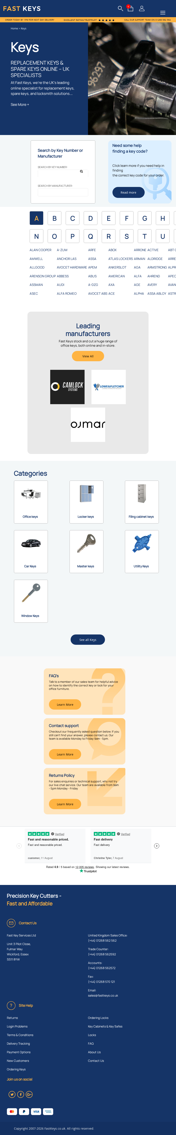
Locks (92, 1035)
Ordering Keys (16, 1069)
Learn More (65, 705)
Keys (23, 28)
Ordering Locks (98, 1018)
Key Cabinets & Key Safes (105, 1026)
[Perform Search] (83, 175)
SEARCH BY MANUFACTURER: (55, 186)
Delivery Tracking (18, 1043)
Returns (12, 1018)
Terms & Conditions (20, 1035)
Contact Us (96, 1061)
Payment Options (18, 1052)
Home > (16, 28)
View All (88, 356)
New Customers (18, 1061)
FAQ (91, 1043)
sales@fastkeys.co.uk (103, 995)
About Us (94, 1052)
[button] (162, 13)
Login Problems (17, 1026)
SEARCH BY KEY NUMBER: (53, 167)
